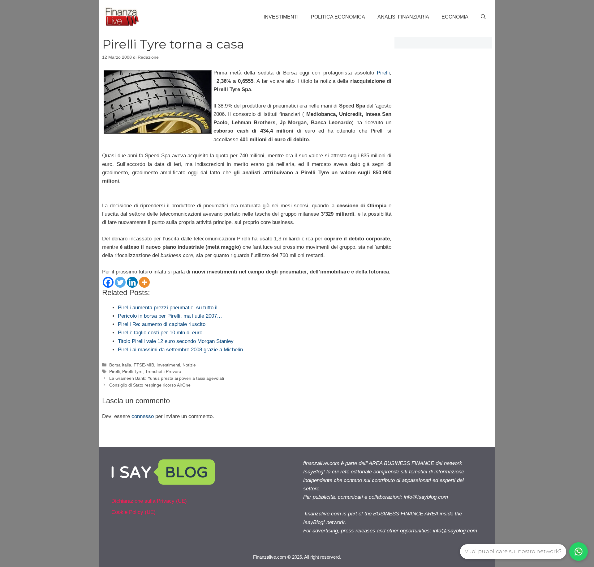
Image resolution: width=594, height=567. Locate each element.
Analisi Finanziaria (403, 16)
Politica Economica (338, 16)
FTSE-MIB (144, 364)
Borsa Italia (120, 364)
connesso (142, 416)
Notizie (189, 364)
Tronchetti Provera (163, 371)
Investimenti (281, 16)
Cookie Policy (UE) (133, 512)
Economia (454, 16)
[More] (144, 282)
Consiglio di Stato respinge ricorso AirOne (150, 385)
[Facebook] (108, 282)
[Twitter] (120, 282)
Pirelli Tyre (132, 371)
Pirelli (383, 73)
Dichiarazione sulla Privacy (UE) (149, 501)
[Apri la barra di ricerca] (483, 17)
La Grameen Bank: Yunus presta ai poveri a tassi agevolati (166, 378)
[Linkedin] (132, 282)
